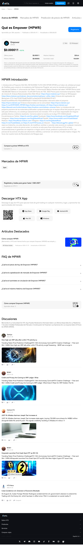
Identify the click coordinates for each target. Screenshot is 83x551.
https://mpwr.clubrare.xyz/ (50, 94)
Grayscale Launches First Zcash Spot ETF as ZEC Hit (20, 453)
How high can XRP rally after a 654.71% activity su (19, 340)
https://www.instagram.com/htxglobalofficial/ (26, 118)
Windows (46, 218)
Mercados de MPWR (29, 18)
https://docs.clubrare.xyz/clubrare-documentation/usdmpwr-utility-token (28, 96)
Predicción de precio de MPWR (55, 18)
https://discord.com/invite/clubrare (14, 107)
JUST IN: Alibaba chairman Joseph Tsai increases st (19, 415)
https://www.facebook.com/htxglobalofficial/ (62, 116)
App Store (28, 211)
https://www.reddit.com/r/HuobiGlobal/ (63, 118)
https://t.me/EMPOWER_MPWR (13, 105)
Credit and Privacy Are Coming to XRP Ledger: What (20, 378)
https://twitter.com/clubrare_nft (36, 105)
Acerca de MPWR (10, 18)
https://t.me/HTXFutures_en (33, 123)
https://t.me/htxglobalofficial (50, 121)
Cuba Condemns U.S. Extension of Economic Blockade (21, 491)
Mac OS (28, 218)
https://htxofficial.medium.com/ (20, 121)
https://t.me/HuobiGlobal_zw (12, 123)
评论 (5, 440)
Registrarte (75, 29)
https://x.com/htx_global (29, 116)
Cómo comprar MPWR (10, 239)
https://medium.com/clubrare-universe (41, 107)
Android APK (64, 211)
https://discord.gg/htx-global (62, 123)
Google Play (46, 211)
